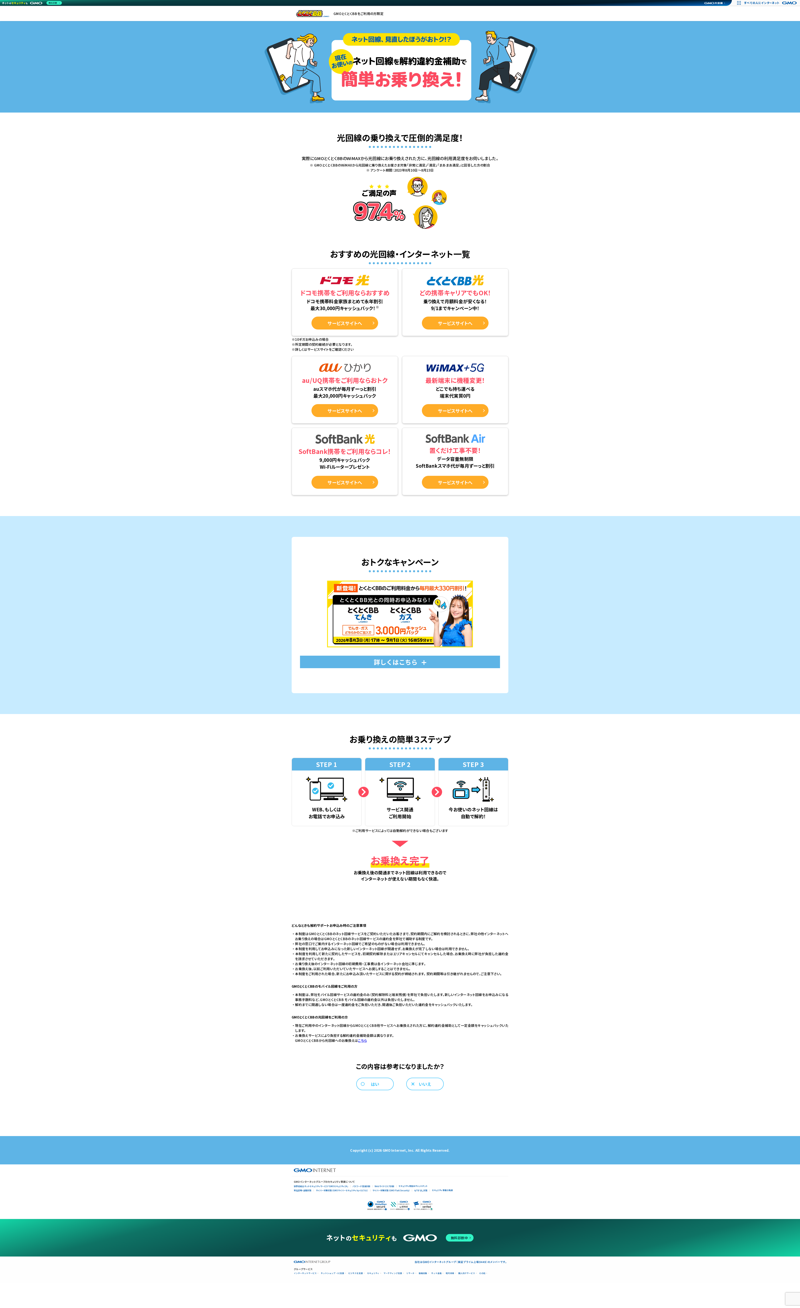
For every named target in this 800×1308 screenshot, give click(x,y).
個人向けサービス (466, 1273)
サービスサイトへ (345, 323)
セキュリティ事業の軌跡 (442, 1190)
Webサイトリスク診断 (384, 1186)
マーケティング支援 (393, 1273)
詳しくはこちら (396, 662)
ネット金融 (436, 1273)
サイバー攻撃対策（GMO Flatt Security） (391, 1190)
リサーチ (410, 1273)
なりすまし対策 (421, 1190)
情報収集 (423, 1273)
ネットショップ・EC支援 (332, 1273)
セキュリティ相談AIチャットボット (413, 1186)
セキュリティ (373, 1273)
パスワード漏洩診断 (361, 1186)
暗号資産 (450, 1273)
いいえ (425, 1084)
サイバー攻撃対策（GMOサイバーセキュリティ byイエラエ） (342, 1190)
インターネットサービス (305, 1273)
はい (375, 1084)
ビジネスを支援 (355, 1273)
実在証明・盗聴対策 (302, 1190)
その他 (482, 1273)
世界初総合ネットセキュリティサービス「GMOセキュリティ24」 (321, 1186)
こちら (362, 1040)
